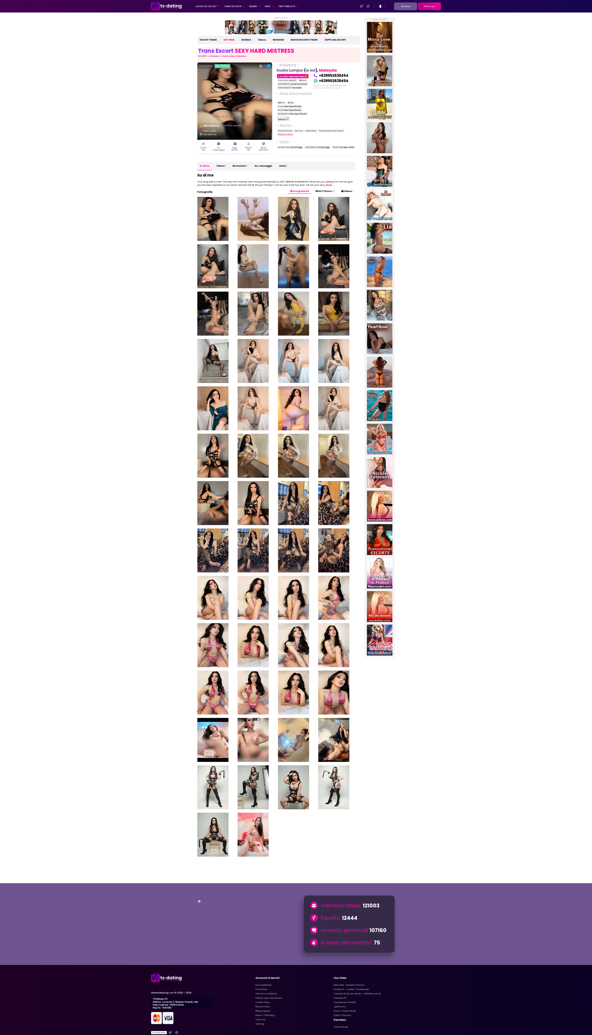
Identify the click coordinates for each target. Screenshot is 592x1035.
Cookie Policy (262, 1002)
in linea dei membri (346, 942)
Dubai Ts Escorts (342, 1015)
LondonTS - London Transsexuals (351, 989)
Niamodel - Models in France (349, 985)
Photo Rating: (214, 66)
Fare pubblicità (286, 6)
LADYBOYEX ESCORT (206, 6)
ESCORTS (202, 56)
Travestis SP (340, 998)
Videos (262, 39)
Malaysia (214, 56)
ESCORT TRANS (208, 39)
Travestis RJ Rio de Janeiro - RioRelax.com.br (357, 993)
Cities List (260, 1019)
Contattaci (261, 989)
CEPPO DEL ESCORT (335, 39)
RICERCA (246, 39)
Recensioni (240, 165)
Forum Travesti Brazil (345, 1010)
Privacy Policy (160, 1032)
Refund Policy (262, 1006)
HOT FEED (229, 39)
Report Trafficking (265, 1015)
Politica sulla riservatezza (268, 998)
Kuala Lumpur (290, 70)
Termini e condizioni (266, 993)
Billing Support (262, 1010)
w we (310, 70)
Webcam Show (285, 134)
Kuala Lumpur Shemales (234, 56)
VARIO (267, 6)
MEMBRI (253, 6)
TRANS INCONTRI (232, 6)
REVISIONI (278, 39)
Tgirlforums (340, 1006)
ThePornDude (341, 1027)
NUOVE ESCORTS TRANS (304, 39)
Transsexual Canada (345, 1002)
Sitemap (260, 1023)
